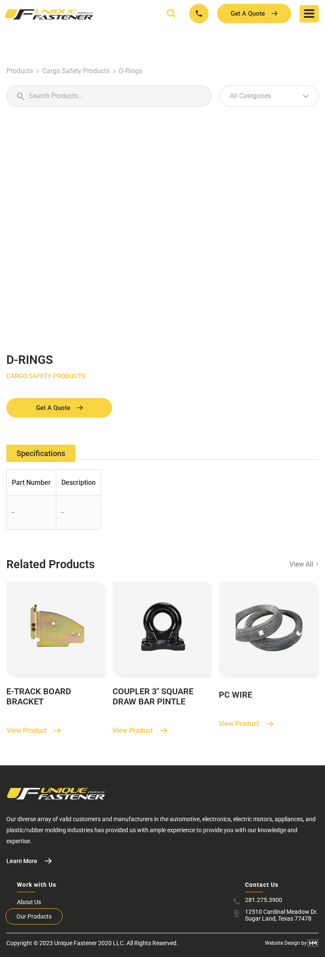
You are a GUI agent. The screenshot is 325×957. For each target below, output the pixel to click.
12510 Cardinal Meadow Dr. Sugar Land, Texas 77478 (281, 915)
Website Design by (286, 943)
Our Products (34, 916)
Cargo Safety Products (76, 71)
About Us (29, 902)
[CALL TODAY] (199, 13)
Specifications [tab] (41, 453)
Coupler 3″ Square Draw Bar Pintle (153, 696)
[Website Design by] (313, 943)
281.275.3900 (263, 899)
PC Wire (235, 695)
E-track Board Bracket (38, 696)
